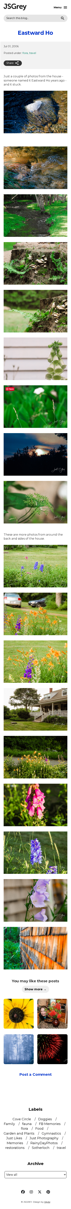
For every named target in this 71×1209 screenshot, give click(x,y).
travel (32, 53)
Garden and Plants (19, 1133)
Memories (15, 1143)
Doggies (45, 1119)
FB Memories (50, 1124)
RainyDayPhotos (44, 1143)
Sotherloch (41, 1148)
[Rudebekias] (19, 1014)
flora (25, 53)
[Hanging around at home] (52, 1014)
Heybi (47, 1201)
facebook (23, 1192)
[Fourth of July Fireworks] (52, 1049)
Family (10, 1124)
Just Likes (14, 1138)
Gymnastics (52, 1133)
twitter (40, 1192)
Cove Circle (22, 1119)
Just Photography (44, 1138)
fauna (27, 1124)
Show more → (35, 989)
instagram (31, 1192)
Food (39, 1129)
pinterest (48, 1192)
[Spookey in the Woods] (19, 1049)
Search (62, 18)
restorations (15, 1148)
